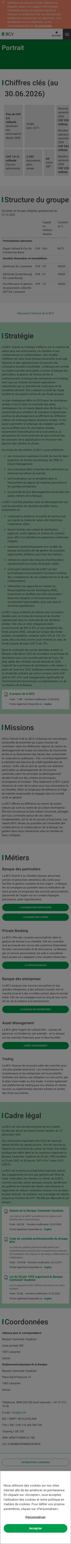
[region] (35, 1507)
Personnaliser (35, 1517)
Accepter (35, 1528)
